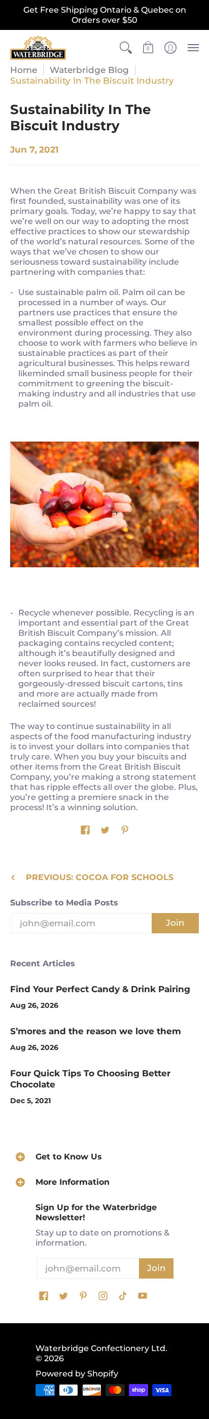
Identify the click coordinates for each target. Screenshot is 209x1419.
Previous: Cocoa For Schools (99, 877)
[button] (126, 47)
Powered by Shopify (77, 1373)
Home (23, 70)
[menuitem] (126, 47)
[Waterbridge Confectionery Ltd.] (38, 47)
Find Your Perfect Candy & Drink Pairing (100, 989)
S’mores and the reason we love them (95, 1031)
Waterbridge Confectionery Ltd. (101, 1348)
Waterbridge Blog (89, 70)
